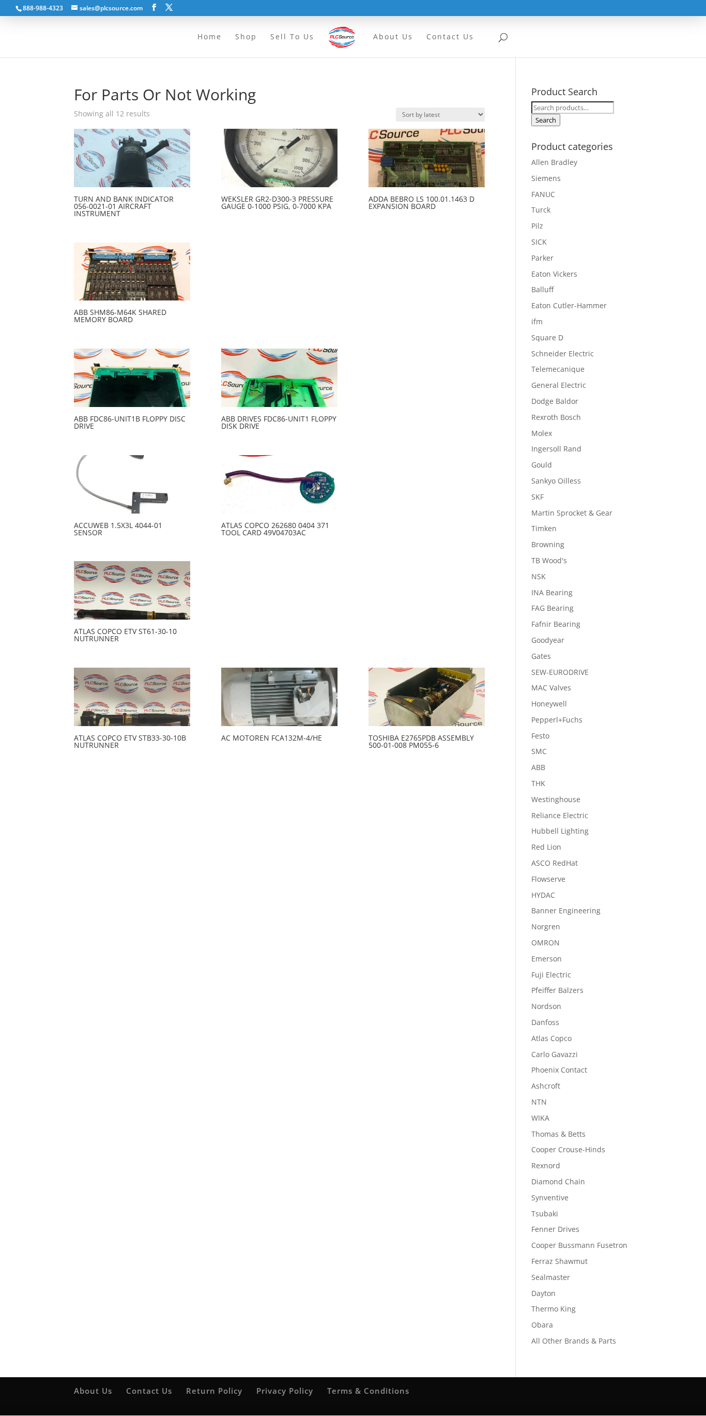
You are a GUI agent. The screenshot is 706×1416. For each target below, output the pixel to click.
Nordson (546, 1006)
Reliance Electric (559, 815)
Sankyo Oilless (556, 481)
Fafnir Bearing (555, 624)
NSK (538, 576)
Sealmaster (550, 1277)
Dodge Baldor (554, 401)
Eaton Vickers (554, 274)
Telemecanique (558, 369)
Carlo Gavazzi (554, 1054)
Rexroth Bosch (556, 417)
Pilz (537, 226)
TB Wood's (549, 560)
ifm (537, 321)
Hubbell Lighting (560, 831)
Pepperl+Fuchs (556, 720)
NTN (539, 1102)
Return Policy (214, 1390)
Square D (547, 337)
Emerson (546, 958)
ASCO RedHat (554, 863)
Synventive (550, 1197)
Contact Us (149, 1390)
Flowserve (548, 879)
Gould (541, 465)
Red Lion (546, 847)
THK (538, 783)
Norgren (545, 926)
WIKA (540, 1118)
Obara (542, 1325)
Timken (544, 528)
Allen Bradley (554, 162)
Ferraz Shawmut (559, 1261)
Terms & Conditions (368, 1390)
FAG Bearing (552, 608)
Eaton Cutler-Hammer (569, 305)
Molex (541, 433)
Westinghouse (555, 799)
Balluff (542, 289)
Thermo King (553, 1309)
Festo (540, 736)
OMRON (545, 942)
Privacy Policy (284, 1390)
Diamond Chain (558, 1181)
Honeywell (549, 704)
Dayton (543, 1293)
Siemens (546, 178)
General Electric (558, 385)
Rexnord (545, 1165)
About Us (93, 1390)
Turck (540, 210)
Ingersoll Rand (556, 449)
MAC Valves (551, 687)
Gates (541, 656)
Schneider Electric (562, 353)
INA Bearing (552, 592)
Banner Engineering (566, 910)
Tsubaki (544, 1213)
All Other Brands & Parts (573, 1341)
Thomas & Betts (558, 1134)
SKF (537, 497)
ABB (538, 767)
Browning (547, 544)
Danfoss (545, 1022)
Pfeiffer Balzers (557, 990)
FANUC (543, 194)
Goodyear (547, 640)
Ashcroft (545, 1086)
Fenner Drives (555, 1229)
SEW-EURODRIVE (560, 672)
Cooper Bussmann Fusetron (579, 1245)
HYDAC (543, 895)
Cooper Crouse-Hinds (568, 1149)
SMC (539, 751)
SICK (539, 242)
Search (545, 120)
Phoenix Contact (559, 1070)
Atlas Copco (551, 1038)
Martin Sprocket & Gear (571, 513)
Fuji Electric (551, 975)
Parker (542, 258)
